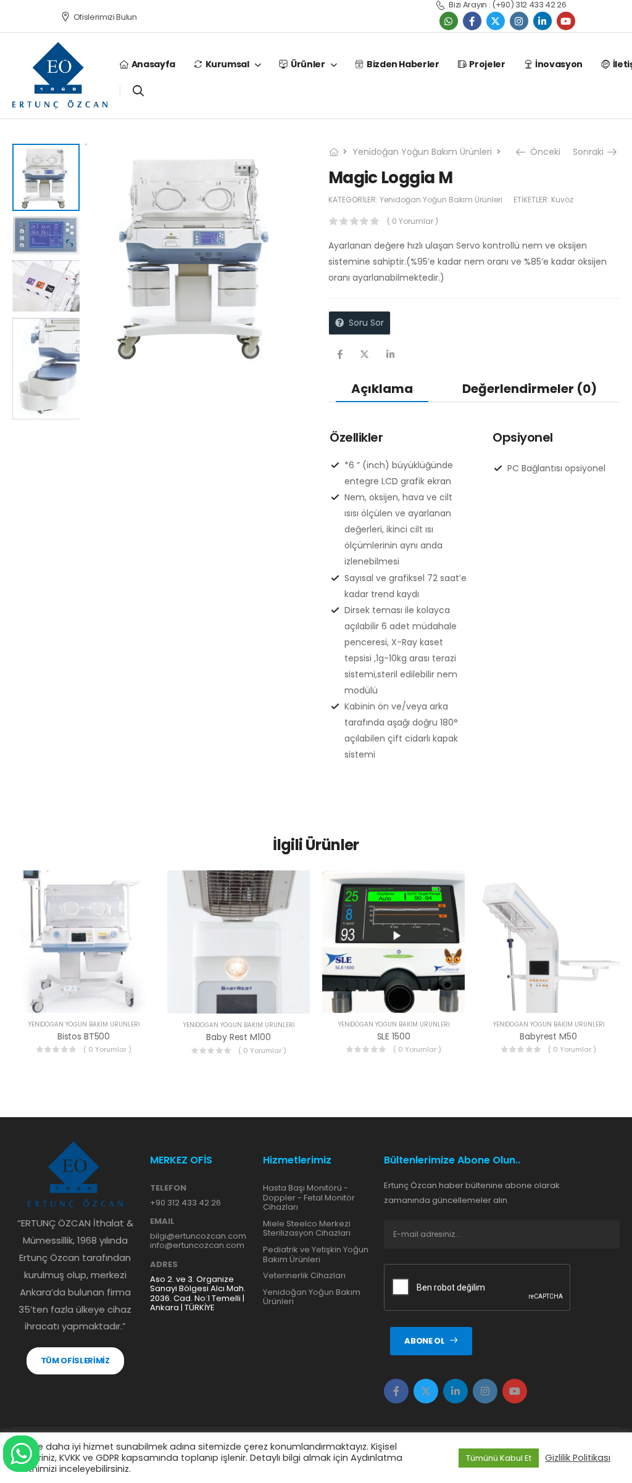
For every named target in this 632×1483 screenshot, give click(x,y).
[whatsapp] (448, 21)
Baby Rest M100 (238, 1037)
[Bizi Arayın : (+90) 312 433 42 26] (439, 5)
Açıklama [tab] (382, 388)
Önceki (542, 152)
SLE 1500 (393, 1036)
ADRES (164, 1265)
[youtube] (566, 21)
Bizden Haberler (403, 64)
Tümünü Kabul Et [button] (498, 1458)
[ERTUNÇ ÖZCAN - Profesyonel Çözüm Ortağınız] (59, 75)
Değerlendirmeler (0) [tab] (529, 388)
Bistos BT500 (83, 1036)
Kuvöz (562, 199)
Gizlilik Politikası (577, 1457)
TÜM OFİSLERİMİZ (75, 1360)
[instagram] (519, 21)
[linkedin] (542, 21)
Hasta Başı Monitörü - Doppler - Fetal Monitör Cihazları (309, 1197)
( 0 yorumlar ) (412, 221)
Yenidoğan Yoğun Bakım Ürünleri (422, 152)
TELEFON (168, 1188)
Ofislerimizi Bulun (105, 17)
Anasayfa (153, 64)
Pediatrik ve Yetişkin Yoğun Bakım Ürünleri (315, 1254)
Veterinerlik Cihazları (304, 1275)
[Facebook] (340, 354)
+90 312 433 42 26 (185, 1202)
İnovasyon (559, 64)
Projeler (487, 64)
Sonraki (589, 152)
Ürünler (308, 64)
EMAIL (162, 1221)
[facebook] (472, 21)
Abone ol (424, 1341)
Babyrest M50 (548, 1036)
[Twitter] (364, 354)
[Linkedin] (390, 354)
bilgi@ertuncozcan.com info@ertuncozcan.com (198, 1241)
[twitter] (495, 21)
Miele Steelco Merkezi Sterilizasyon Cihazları (307, 1228)
